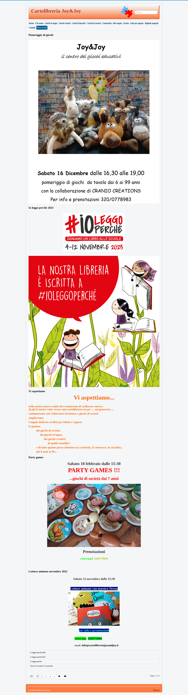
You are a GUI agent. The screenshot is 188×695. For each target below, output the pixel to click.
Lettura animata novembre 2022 (48, 571)
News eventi (42, 28)
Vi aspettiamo (37, 391)
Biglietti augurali (151, 23)
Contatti (32, 28)
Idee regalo (117, 23)
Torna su (156, 690)
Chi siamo (39, 23)
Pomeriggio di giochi (41, 34)
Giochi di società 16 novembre (41, 666)
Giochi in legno (51, 23)
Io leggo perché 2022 (38, 652)
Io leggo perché (36, 661)
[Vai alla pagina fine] (65, 677)
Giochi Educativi (79, 23)
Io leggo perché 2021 (38, 657)
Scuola (126, 23)
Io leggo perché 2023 (41, 207)
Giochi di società (94, 23)
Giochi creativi (65, 23)
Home (31, 23)
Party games (36, 457)
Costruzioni (107, 23)
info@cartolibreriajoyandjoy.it (100, 645)
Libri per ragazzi (136, 23)
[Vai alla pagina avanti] (59, 677)
